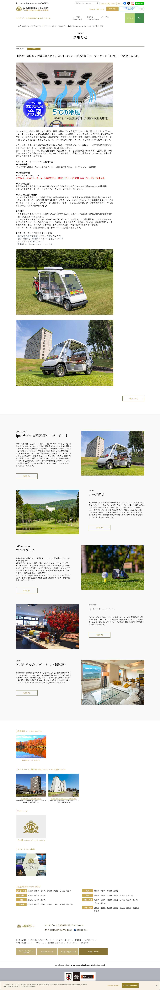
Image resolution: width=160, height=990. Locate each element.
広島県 (115, 900)
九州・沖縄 (88, 907)
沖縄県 (96, 911)
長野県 (43, 895)
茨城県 (30, 904)
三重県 (115, 891)
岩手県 (43, 891)
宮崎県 (128, 908)
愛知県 (109, 891)
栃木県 (36, 904)
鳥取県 (96, 900)
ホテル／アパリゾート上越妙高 (26, 952)
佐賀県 (103, 908)
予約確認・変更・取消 (96, 9)
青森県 (36, 891)
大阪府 (109, 895)
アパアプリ (85, 943)
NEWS (119, 3)
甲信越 (21, 895)
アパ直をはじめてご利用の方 (129, 8)
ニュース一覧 (93, 26)
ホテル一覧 (105, 3)
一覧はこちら (133, 398)
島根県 (103, 900)
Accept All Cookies (130, 985)
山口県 (122, 900)
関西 (87, 895)
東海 (87, 891)
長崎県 (109, 908)
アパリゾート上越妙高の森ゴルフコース (33, 18)
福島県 (68, 891)
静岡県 (103, 891)
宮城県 (49, 891)
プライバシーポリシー (63, 940)
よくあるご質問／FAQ (68, 952)
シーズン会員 (77, 19)
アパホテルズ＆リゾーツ (24, 943)
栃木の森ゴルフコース (55, 943)
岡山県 (109, 900)
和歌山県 (129, 895)
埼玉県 (49, 904)
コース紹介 (76, 17)
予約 (139, 18)
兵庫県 (115, 895)
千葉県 (55, 904)
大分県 (122, 908)
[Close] (156, 985)
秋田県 (55, 891)
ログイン (112, 9)
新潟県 (30, 895)
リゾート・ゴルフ (50, 26)
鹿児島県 (136, 908)
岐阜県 (96, 891)
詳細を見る (26, 476)
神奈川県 (69, 904)
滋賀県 (96, 895)
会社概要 (78, 940)
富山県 (30, 900)
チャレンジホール (93, 19)
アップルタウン (72, 943)
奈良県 (122, 895)
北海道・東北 (21, 891)
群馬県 (43, 904)
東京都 (62, 904)
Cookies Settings (113, 985)
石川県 (36, 900)
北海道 (30, 891)
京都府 (103, 895)
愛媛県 (96, 903)
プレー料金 (105, 17)
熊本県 (115, 908)
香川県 (135, 900)
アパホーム (40, 943)
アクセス (130, 18)
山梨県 (36, 895)
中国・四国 (88, 900)
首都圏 (21, 904)
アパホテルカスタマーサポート (41, 940)
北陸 (21, 900)
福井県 (43, 900)
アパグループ (89, 940)
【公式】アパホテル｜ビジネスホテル (28, 26)
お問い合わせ (93, 951)
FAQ (113, 3)
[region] (80, 985)
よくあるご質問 (21, 940)
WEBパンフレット (47, 952)
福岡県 (96, 908)
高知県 (103, 903)
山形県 (62, 891)
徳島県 (128, 900)
